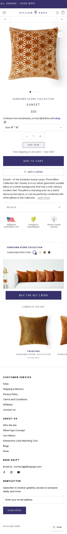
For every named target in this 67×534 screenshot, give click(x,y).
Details (12, 207)
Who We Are (10, 425)
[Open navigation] (4, 12)
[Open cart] (63, 12)
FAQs (6, 383)
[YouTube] (18, 472)
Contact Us (9, 409)
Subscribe (15, 510)
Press (6, 451)
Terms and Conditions (15, 399)
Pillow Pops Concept (14, 430)
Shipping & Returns (13, 389)
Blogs (6, 446)
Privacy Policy (10, 394)
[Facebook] (4, 472)
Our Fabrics (9, 435)
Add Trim (33, 145)
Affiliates (8, 404)
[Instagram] (11, 472)
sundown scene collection (33, 98)
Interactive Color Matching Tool (20, 440)
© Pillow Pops (11, 526)
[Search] (57, 12)
